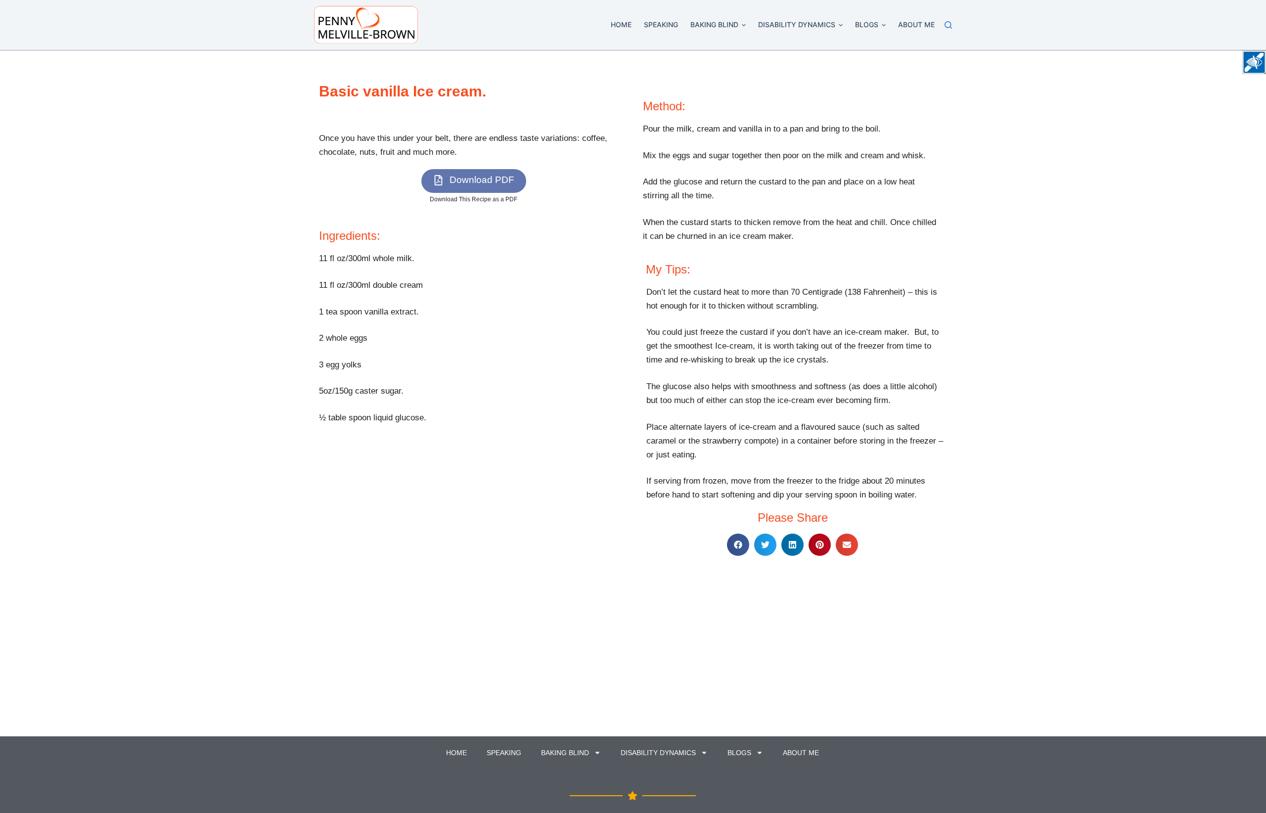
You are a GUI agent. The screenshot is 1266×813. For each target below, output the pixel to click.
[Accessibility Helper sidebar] (1254, 62)
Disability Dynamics (796, 24)
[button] (743, 25)
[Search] (948, 25)
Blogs (866, 24)
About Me (916, 24)
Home (621, 24)
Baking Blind (714, 24)
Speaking (661, 24)
